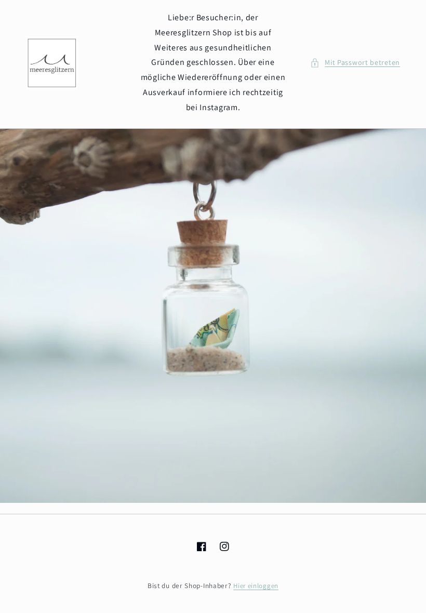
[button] (355, 62)
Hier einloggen (255, 585)
